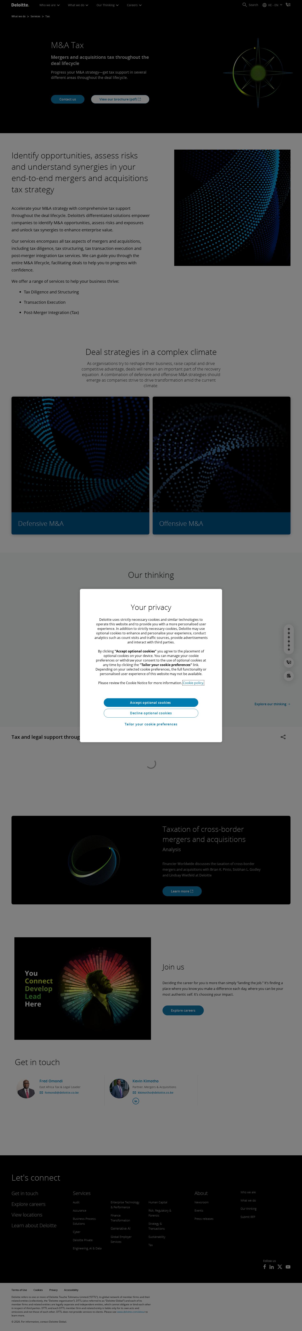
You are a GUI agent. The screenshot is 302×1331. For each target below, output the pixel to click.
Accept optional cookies (151, 702)
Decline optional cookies (151, 713)
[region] (151, 665)
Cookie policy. (193, 682)
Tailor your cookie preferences (151, 724)
